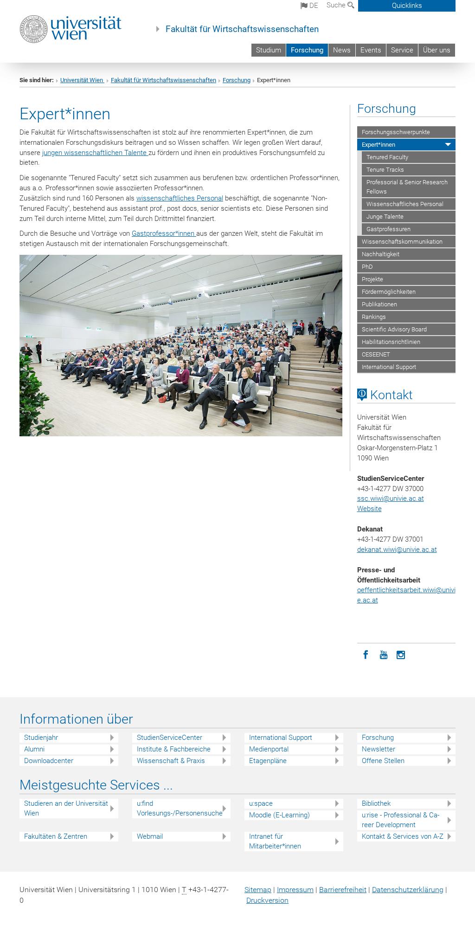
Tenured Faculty (387, 157)
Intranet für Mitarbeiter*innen (275, 841)
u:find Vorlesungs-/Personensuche (180, 808)
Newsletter (378, 749)
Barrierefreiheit (342, 889)
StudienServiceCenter (169, 737)
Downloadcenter (48, 761)
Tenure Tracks (385, 169)
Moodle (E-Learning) (279, 815)
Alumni (34, 749)
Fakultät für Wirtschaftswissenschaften (242, 29)
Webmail (150, 836)
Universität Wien (82, 80)
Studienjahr (41, 737)
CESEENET (376, 354)
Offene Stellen (383, 761)
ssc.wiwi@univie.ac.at (390, 498)
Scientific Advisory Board (394, 329)
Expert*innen (378, 144)
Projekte (372, 279)
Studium (268, 50)
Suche (337, 5)
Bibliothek (376, 803)
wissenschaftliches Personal (179, 198)
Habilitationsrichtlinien (391, 341)
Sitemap (257, 889)
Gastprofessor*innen (164, 233)
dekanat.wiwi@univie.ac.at (397, 549)
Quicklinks (407, 5)
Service (402, 50)
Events (370, 50)
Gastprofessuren (388, 229)
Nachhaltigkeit (380, 254)
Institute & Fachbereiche (174, 749)
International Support (389, 366)
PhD (367, 266)
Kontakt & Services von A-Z (402, 836)
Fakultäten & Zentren (55, 836)
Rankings (374, 316)
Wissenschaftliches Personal (404, 204)
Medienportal (269, 749)
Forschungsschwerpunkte (396, 132)
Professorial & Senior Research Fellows (407, 186)
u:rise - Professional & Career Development (400, 820)
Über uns (436, 50)
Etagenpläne (268, 761)
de (313, 5)
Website (369, 509)
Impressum (295, 889)
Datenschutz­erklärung (407, 889)
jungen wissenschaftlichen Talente (95, 153)
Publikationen (379, 304)
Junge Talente (385, 216)
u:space (261, 803)
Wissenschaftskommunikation (402, 241)
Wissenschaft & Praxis (171, 761)
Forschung (307, 50)
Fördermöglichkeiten (389, 291)
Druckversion (267, 900)
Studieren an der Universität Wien (66, 808)
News (342, 50)
